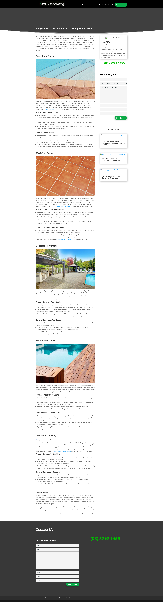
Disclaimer (54, 598)
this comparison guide (52, 109)
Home (83, 4)
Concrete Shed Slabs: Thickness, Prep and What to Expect (113, 143)
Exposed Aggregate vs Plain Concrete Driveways (113, 177)
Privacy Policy (44, 598)
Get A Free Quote (121, 4)
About (89, 4)
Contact (110, 4)
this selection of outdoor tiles (65, 206)
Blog (37, 598)
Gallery (104, 4)
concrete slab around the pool (64, 239)
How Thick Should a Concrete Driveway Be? (111, 159)
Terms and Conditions (65, 598)
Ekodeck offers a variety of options (61, 451)
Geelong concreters (87, 297)
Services (95, 4)
